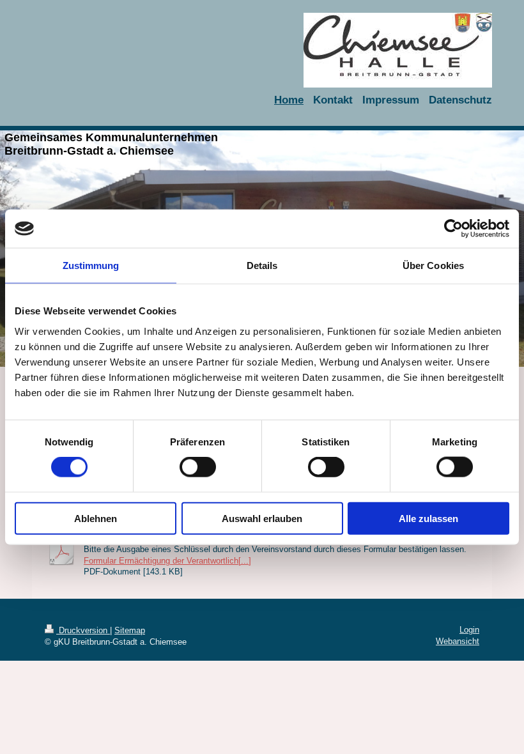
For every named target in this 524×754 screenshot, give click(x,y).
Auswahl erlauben (262, 517)
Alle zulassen (428, 517)
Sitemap (129, 630)
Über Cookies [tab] (433, 265)
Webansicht (457, 641)
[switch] (198, 467)
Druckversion (83, 630)
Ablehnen (95, 517)
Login (469, 630)
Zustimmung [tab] (91, 265)
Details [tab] (262, 265)
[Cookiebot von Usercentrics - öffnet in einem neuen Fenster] (453, 228)
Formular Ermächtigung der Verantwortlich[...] (167, 561)
